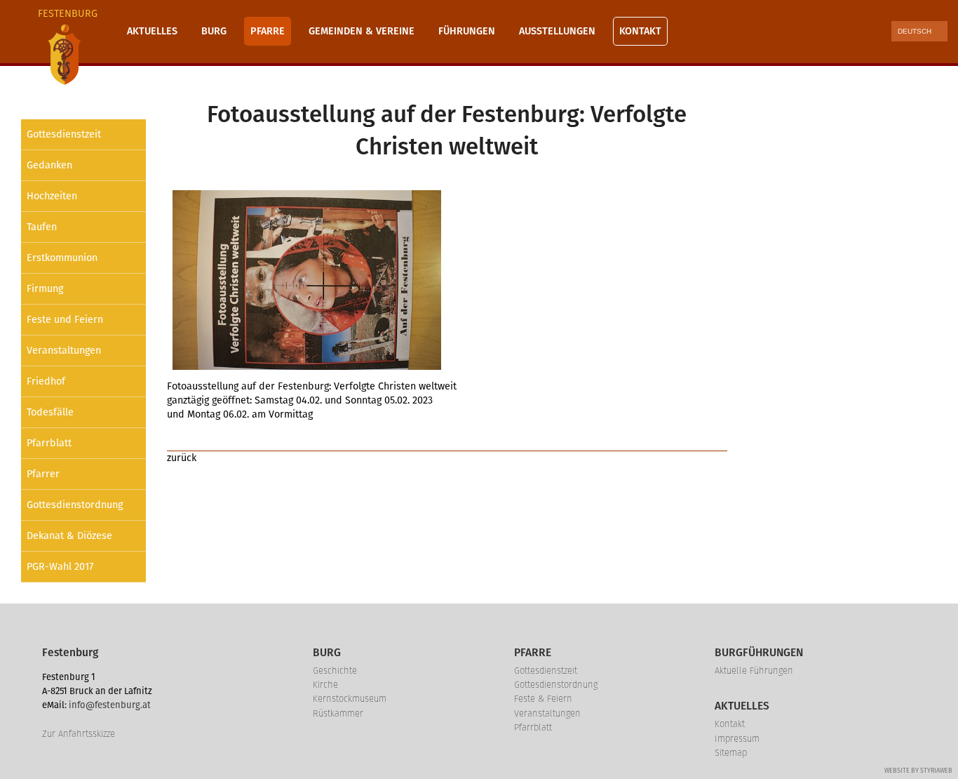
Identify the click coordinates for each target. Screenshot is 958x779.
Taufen (42, 227)
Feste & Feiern (543, 698)
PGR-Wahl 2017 (60, 567)
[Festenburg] (64, 55)
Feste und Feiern (65, 320)
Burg (214, 31)
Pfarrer (43, 474)
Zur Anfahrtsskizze (78, 733)
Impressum (737, 738)
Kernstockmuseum (349, 698)
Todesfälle (50, 412)
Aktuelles (152, 31)
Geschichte (335, 670)
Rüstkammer (338, 713)
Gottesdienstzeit (64, 134)
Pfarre (267, 31)
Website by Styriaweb (918, 770)
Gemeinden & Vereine (361, 31)
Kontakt (640, 31)
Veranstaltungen (64, 351)
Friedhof (46, 381)
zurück (181, 458)
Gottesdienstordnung (75, 505)
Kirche (325, 684)
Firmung (45, 289)
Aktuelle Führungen (754, 670)
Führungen (466, 31)
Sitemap (731, 752)
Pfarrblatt (49, 443)
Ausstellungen (557, 31)
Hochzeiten (52, 196)
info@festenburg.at (110, 705)
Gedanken (49, 165)
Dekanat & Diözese (69, 536)
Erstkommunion (62, 258)
